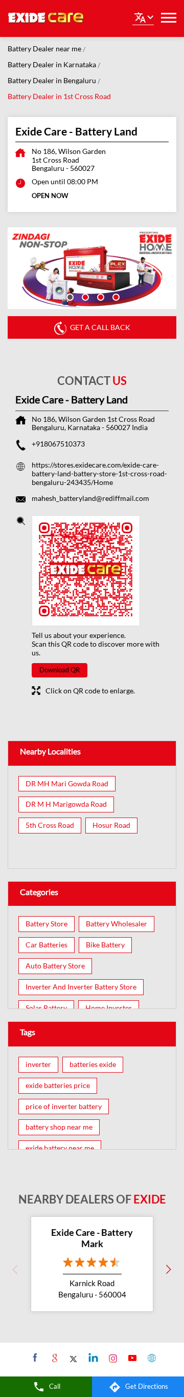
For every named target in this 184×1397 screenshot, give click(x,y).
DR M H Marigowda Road (66, 804)
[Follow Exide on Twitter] (72, 1357)
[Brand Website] (150, 1357)
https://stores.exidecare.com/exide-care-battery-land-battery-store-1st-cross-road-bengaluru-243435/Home (99, 473)
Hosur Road (111, 825)
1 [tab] (69, 296)
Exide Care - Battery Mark (92, 1238)
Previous (15, 1269)
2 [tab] (84, 296)
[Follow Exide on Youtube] (131, 1357)
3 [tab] (99, 296)
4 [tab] (115, 296)
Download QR (59, 670)
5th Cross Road (50, 825)
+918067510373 (58, 443)
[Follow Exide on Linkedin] (92, 1357)
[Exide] (46, 18)
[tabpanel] (92, 268)
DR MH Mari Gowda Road (67, 784)
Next (168, 1269)
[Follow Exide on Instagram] (111, 1357)
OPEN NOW (50, 195)
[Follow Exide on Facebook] (34, 1357)
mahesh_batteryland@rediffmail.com (90, 498)
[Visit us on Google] (53, 1357)
